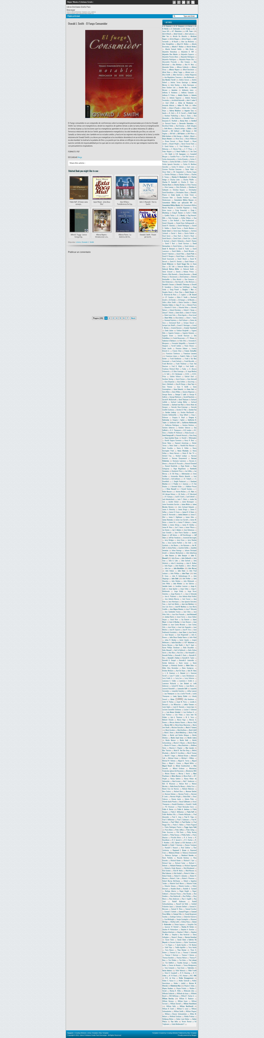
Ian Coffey (188, 471)
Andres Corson (184, 80)
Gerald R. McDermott (169, 399)
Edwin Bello (179, 312)
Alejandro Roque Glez (186, 59)
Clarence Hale (167, 197)
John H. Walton (191, 563)
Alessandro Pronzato (169, 62)
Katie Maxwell (167, 650)
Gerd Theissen (183, 399)
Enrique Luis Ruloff (168, 325)
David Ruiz (190, 256)
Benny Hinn (184, 121)
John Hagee (168, 565)
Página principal (73, 16)
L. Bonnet (181, 673)
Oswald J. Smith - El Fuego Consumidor (88, 23)
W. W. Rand (173, 975)
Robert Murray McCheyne (171, 881)
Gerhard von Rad (177, 404)
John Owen (181, 571)
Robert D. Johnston (180, 876)
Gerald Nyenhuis (189, 397)
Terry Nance (169, 950)
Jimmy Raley (172, 548)
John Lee (168, 568)
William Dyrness (168, 1001)
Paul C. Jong (176, 817)
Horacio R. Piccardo (176, 463)
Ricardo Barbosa (183, 858)
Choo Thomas (191, 184)
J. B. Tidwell (187, 479)
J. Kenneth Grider (176, 486)
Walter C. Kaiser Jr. (169, 980)
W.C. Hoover (184, 975)
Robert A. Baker (189, 873)
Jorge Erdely (178, 591)
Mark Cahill (192, 730)
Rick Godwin (166, 870)
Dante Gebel (166, 231)
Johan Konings (177, 550)
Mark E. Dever (168, 732)
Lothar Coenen (189, 704)
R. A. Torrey (188, 837)
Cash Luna (190, 167)
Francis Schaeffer (190, 351)
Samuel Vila (177, 914)
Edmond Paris (191, 305)
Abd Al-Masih (166, 34)
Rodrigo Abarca (170, 891)
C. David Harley (168, 146)
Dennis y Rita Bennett (169, 274)
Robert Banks (166, 876)
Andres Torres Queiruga (179, 82)
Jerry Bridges (169, 540)
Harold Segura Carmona (173, 440)
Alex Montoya (177, 64)
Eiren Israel (192, 315)
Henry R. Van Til (188, 453)
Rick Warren (190, 870)
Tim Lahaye (192, 960)
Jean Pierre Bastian (182, 532)
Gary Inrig (191, 381)
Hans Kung (192, 435)
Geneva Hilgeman (188, 392)
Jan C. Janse (179, 527)
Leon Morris (190, 686)
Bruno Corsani (170, 141)
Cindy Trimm (189, 195)
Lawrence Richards (169, 683)
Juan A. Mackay (174, 622)
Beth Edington (191, 126)
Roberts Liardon (184, 886)
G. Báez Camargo (177, 371)
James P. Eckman (184, 522)
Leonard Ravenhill (168, 688)
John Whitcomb (189, 581)
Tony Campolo (169, 968)
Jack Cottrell (190, 496)
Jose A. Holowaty (190, 594)
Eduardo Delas (183, 307)
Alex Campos (185, 62)
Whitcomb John (189, 991)
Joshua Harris (169, 617)
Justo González (176, 642)
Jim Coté (188, 542)
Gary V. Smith (182, 387)
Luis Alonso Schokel (173, 712)
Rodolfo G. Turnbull (189, 888)
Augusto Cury (189, 110)
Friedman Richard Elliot (170, 369)
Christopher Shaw (182, 192)
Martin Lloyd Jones (177, 738)
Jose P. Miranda (191, 609)
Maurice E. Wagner (175, 748)
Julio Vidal (193, 637)
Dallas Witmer (186, 218)
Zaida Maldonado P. (178, 1024)
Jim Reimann (185, 545)
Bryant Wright (174, 143)
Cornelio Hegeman (183, 207)
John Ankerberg (191, 553)
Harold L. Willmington (189, 438)
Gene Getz (190, 389)
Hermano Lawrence (179, 461)
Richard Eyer (166, 863)
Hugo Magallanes (180, 468)
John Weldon (176, 581)
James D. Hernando (168, 514)
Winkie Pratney (189, 1016)
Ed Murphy (191, 300)
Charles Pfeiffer (188, 179)
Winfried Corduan (175, 1016)
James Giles (190, 517)
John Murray (192, 568)
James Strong (174, 525)
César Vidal (166, 172)
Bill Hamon (187, 131)
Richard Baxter (176, 860)
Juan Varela (192, 632)
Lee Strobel (184, 683)
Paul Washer (186, 822)
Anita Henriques (188, 85)
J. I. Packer (174, 484)
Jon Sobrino (190, 583)
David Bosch (166, 238)
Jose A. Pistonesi (170, 596)
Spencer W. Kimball (171, 927)
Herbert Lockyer (181, 456)
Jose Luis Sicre (167, 606)
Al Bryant (175, 41)
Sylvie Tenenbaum (190, 942)
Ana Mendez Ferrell (168, 80)
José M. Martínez (180, 606)
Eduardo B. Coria (170, 307)
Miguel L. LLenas (175, 763)
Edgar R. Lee (180, 305)
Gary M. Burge (180, 384)
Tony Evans (181, 968)
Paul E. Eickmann (183, 819)
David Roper (180, 256)
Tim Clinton (172, 960)
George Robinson (175, 397)
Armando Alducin (168, 105)
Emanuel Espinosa (171, 320)
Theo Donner (181, 950)
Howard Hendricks (171, 466)
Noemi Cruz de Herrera (170, 789)
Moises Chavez (170, 773)
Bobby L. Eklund (189, 136)
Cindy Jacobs (175, 195)
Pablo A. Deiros (167, 809)
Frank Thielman (181, 363)
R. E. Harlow (189, 840)
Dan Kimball (174, 220)
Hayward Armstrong (181, 443)
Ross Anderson (174, 899)
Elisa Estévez (179, 317)
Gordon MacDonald (187, 412)
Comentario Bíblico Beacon (184, 200)
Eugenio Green (167, 335)
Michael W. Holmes (168, 760)
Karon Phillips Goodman (171, 647)
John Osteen (169, 571)
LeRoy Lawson (191, 691)
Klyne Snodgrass (188, 668)
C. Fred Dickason (183, 146)
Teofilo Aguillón (180, 947)
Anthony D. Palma (168, 95)
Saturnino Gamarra (190, 916)
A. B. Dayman (166, 26)
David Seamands (168, 259)
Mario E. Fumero (191, 727)
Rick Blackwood (189, 868)
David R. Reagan (168, 256)
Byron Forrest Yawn (188, 143)
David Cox (186, 238)
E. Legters (182, 294)
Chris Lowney (169, 187)
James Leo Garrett (182, 520)
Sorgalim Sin (192, 924)
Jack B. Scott (179, 496)
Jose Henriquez (174, 601)
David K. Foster (183, 248)
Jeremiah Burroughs (189, 537)
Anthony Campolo (187, 92)
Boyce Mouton (167, 138)
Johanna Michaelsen (176, 553)
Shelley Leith (174, 922)
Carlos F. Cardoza (188, 161)
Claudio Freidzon (183, 197)
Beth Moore (168, 128)
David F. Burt (170, 243)
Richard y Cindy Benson (173, 868)
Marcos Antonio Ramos (177, 722)
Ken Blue (172, 652)
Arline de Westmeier (185, 103)
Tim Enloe (182, 960)
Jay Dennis (166, 530)
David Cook (177, 238)
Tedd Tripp (168, 947)
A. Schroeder (175, 29)
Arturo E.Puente (174, 108)
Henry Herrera (174, 453)
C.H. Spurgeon (181, 154)
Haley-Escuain (189, 432)
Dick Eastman (184, 276)
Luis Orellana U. (188, 712)
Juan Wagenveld (182, 635)
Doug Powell (174, 289)
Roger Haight (184, 891)
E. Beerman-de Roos (169, 294)
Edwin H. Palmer (191, 312)
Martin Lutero (192, 738)
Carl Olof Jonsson (188, 156)
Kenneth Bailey (167, 655)
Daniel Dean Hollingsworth (185, 223)
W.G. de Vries (170, 978)
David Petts (180, 254)
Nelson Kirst (183, 783)
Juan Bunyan (186, 622)
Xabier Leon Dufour (182, 1019)
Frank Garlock (176, 361)
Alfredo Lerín (189, 72)
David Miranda (189, 251)
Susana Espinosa (176, 942)
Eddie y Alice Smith (169, 302)
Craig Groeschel (181, 210)
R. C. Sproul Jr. (177, 840)
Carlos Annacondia (168, 159)
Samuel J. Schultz (170, 911)
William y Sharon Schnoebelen (176, 1014)
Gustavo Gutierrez (168, 427)
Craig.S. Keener (177, 213)
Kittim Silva (190, 665)
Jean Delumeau (189, 530)
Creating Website (80, 1033)
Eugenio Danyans (188, 333)
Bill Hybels (181, 133)
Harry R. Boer (189, 440)
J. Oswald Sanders (186, 489)
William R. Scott (168, 1008)
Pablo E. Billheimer (177, 812)
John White (166, 583)
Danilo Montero (189, 228)
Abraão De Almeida (180, 36)
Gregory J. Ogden (179, 420)
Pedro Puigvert (191, 824)
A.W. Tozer (189, 31)
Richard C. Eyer (189, 860)
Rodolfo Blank (175, 888)
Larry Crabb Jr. (167, 678)
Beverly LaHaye (180, 128)
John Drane (175, 558)
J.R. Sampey (168, 496)
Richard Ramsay (176, 865)
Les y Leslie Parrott (183, 693)
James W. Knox (167, 527)
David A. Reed (189, 236)
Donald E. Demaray (183, 284)
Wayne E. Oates (189, 985)
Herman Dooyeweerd (179, 458)
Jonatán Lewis (167, 586)
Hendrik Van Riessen (187, 445)
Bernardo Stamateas (186, 123)
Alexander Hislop (168, 67)
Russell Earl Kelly (182, 904)
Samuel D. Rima (176, 909)
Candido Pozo (175, 156)
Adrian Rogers (186, 39)
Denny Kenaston (184, 274)
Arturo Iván (186, 108)
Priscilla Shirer (176, 837)
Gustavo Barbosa (188, 425)
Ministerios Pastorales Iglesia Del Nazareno (179, 769)
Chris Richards (181, 187)
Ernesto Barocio (176, 328)
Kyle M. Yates (192, 670)
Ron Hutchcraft (175, 896)
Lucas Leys (190, 707)
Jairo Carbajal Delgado (186, 507)
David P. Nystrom (168, 254)
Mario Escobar (170, 730)
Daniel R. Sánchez (168, 225)
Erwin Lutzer (169, 330)
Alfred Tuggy (178, 72)
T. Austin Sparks (180, 945)
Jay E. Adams (176, 530)
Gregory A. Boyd (178, 417)
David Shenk (182, 259)
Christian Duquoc (179, 190)
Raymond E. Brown (179, 850)
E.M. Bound (192, 294)
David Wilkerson (167, 264)
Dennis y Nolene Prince (185, 271)
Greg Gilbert (184, 415)
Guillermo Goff (174, 422)
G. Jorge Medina (191, 371)
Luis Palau (178, 714)
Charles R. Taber (187, 182)
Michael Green (173, 758)
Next (133, 318)
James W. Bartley (188, 525)
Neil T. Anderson (188, 781)
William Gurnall (175, 1003)
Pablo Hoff (190, 812)
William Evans (183, 1001)
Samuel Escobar (190, 909)
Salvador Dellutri (181, 906)
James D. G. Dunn (188, 512)
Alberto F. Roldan (177, 46)
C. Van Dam (192, 151)
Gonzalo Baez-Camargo (179, 407)
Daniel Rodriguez (183, 225)
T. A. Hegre (168, 945)
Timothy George (182, 963)
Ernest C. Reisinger (183, 325)
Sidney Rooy (185, 922)
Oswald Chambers (178, 804)
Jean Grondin (166, 532)
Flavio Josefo (167, 348)
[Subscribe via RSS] (193, 2)
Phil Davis (180, 832)
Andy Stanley (175, 85)
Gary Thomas (167, 387)
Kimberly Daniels (177, 665)
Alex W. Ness (189, 64)
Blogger (194, 1035)
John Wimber (177, 583)
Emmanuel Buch (174, 323)
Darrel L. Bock (176, 233)
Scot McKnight (169, 919)
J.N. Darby (181, 494)
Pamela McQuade (185, 814)
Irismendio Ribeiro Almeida (180, 476)
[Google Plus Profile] (179, 2)
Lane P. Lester (174, 675)
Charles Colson (184, 174)
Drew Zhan (178, 292)
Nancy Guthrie (175, 778)
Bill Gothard (175, 131)
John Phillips (174, 573)
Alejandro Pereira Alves (170, 57)
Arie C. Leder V (191, 100)
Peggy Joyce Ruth (190, 827)
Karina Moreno (167, 645)
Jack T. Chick (182, 499)
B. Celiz (171, 113)
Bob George (178, 136)
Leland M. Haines (177, 686)
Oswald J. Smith (88, 242)
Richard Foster (180, 863)
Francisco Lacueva (190, 353)
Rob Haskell (178, 873)
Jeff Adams (173, 535)
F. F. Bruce (190, 338)
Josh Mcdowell (192, 614)
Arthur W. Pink (183, 105)
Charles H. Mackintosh (179, 177)
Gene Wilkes (176, 392)
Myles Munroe (176, 776)
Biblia (189, 128)
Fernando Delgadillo (178, 343)
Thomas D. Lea (175, 952)
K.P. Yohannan (189, 642)
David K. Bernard (168, 248)
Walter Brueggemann (186, 978)
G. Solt (167, 374)
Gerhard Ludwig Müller (179, 402)
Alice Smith (166, 74)
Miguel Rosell (167, 766)
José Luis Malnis (173, 604)
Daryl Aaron (166, 236)
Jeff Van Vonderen (175, 537)
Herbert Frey (166, 456)
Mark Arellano (182, 730)
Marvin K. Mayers (179, 743)
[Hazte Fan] (188, 2)
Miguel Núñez (189, 763)
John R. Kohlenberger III (181, 576)
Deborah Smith (188, 269)
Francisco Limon (171, 356)
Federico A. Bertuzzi (169, 340)
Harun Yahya (166, 443)
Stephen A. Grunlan (187, 929)
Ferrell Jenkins (176, 346)
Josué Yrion (174, 619)
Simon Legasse (179, 924)
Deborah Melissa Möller (170, 269)
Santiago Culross (175, 916)
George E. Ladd (180, 394)
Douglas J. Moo (188, 289)
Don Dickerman (167, 282)
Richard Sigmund (190, 865)
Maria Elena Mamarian (182, 725)
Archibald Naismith (178, 100)
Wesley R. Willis (175, 991)
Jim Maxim (174, 545)
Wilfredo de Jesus (183, 993)
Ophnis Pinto (189, 799)
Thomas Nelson (181, 957)
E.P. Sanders (169, 297)
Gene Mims (166, 392)
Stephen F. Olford (183, 932)
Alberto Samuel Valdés (173, 49)
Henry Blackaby (183, 450)
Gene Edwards (178, 389)
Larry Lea (178, 678)
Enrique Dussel (189, 323)
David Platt (190, 254)
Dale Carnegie (173, 218)
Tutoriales (190, 968)
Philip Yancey (174, 835)
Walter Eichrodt (184, 980)
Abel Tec (165, 36)
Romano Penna (175, 893)
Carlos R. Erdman (178, 167)
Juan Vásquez (169, 635)
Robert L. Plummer (188, 878)
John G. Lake (173, 560)
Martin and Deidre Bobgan (179, 735)
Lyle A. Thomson (176, 717)
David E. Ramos (191, 241)
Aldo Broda (190, 49)
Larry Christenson (188, 675)
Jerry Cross (181, 540)
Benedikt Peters (189, 118)
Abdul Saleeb (178, 34)
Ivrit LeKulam (175, 479)
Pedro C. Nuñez (178, 824)
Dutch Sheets (189, 292)
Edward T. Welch (167, 312)
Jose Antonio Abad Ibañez (187, 596)
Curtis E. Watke (191, 213)
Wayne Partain (181, 988)
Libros (78, 242)
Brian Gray (179, 138)
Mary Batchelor (183, 745)
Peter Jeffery (179, 830)
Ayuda (164, 113)
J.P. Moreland (192, 494)
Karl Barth (179, 645)
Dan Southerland (188, 220)
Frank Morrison (167, 363)
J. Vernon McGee (180, 491)
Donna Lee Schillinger (182, 287)
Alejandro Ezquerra (187, 54)
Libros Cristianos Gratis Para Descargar (93, 1035)
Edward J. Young (189, 310)
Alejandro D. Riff (187, 51)
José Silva (187, 612)
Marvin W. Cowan (170, 745)
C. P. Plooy (188, 149)
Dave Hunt (177, 236)
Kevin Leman (183, 663)
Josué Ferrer (181, 617)
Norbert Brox (178, 791)
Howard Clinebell (190, 463)
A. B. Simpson (179, 26)
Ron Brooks (187, 893)
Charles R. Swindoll (169, 182)
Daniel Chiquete (167, 223)
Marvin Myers (192, 743)
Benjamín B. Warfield (169, 121)
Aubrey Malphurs (175, 110)
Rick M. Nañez (178, 870)
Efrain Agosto (182, 315)
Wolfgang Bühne (167, 1019)
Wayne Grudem (167, 988)
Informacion (186, 473)
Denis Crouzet (167, 271)
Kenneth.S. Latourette (186, 660)
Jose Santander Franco (173, 612)
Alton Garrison (177, 74)
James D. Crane (174, 512)
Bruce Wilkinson (191, 138)
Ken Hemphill (190, 652)
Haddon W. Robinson (175, 432)
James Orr (172, 522)
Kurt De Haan (180, 670)
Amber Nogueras (190, 74)
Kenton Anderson (168, 663)
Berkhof (193, 121)
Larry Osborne (189, 678)
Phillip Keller (186, 835)
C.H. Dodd (168, 154)
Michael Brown (183, 755)
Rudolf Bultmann (178, 901)
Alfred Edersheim (188, 69)
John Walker (186, 578)
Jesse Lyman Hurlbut (175, 542)
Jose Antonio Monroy (172, 599)
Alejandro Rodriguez (187, 57)
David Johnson (189, 246)
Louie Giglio (166, 707)
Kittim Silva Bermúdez (170, 668)
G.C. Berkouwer (177, 374)
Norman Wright (175, 796)
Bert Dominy (180, 126)
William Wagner (191, 1011)
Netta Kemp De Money (177, 786)
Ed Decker (172, 300)
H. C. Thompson (175, 430)
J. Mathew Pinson (191, 486)
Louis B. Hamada (178, 707)
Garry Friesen (180, 379)
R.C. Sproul (176, 842)
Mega (80, 157)
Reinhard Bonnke (188, 855)
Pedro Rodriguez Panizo (173, 827)
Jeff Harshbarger (185, 535)
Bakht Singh (192, 113)
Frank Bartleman (175, 358)
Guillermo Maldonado (189, 422)
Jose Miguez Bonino (176, 609)
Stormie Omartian (190, 937)
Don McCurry (190, 282)
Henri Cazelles (167, 448)
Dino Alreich (177, 279)
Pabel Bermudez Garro (186, 807)
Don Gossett (179, 282)
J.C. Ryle (191, 491)
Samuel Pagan (184, 911)
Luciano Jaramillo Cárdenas (171, 709)
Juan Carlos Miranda (178, 624)
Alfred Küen (166, 72)
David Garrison (183, 243)
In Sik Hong (174, 473)
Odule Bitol (186, 796)
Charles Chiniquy (170, 174)
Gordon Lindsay (170, 412)
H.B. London (187, 430)
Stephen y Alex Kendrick (180, 934)
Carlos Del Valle (175, 161)
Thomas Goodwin (168, 957)
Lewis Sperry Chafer (180, 696)
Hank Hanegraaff (167, 435)
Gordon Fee (192, 409)
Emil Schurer (183, 320)
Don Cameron (189, 279)
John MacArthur (179, 568)
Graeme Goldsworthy (169, 415)
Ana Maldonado (189, 77)
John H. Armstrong (177, 563)
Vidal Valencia (180, 970)
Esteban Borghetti (183, 330)
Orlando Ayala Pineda (169, 801)
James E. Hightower (175, 517)
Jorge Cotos (184, 589)
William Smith (178, 1011)
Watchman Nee (175, 985)
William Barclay (168, 998)
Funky (184, 369)
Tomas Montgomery (189, 965)
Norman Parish (183, 794)
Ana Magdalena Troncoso (173, 77)
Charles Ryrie (166, 184)
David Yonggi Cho (183, 264)
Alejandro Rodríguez (169, 59)
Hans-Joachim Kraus (171, 438)
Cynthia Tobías (169, 215)
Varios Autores (167, 970)
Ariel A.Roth (170, 103)
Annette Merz (183, 87)
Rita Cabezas (166, 873)
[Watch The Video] (174, 2)
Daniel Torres (176, 228)
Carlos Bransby (183, 159)
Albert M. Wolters (183, 44)
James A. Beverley (168, 509)
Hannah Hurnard (181, 435)
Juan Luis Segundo (184, 627)
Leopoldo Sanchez (178, 691)
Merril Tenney (191, 753)
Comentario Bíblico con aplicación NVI (177, 202)
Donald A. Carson (168, 284)
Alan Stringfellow (168, 44)
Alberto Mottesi (191, 46)
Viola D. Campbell (171, 973)
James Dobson (183, 514)
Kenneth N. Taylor (188, 658)
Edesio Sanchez (184, 302)
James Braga (182, 509)
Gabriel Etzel (189, 376)
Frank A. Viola (185, 356)
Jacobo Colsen (173, 502)
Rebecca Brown (174, 852)
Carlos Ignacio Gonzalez (171, 164)
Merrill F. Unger (170, 755)
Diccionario (173, 276)
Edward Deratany (175, 310)
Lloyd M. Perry (182, 702)
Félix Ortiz (182, 340)
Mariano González (177, 727)
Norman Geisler (191, 791)
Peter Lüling (190, 830)
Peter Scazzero (167, 832)
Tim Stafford (169, 963)
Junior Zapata (184, 640)
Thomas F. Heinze (188, 955)
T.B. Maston (192, 945)
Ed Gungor (181, 300)
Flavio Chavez (189, 346)
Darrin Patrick (189, 233)
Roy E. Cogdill (186, 899)
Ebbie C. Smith (182, 297)
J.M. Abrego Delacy (168, 494)
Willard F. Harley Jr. (187, 996)
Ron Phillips (187, 896)
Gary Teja (191, 384)
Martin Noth (184, 740)
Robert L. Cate (174, 878)
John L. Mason (191, 565)
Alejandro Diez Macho (170, 54)
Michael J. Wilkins (188, 758)
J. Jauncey (184, 484)
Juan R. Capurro (175, 629)
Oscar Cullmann (184, 801)
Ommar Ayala (176, 799)
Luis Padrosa (166, 714)
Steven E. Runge (176, 937)
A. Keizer (190, 26)
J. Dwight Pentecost (178, 481)
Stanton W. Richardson (170, 929)
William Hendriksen (190, 1003)
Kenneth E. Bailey (173, 658)
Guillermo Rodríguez (172, 425)
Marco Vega (181, 719)
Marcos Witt (168, 725)
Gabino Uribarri (175, 376)
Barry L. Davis (186, 115)
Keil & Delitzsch (179, 650)
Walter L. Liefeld (179, 983)
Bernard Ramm (170, 123)
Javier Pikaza (190, 527)
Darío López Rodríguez (181, 231)
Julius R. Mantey (170, 640)
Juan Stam (182, 632)
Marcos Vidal (192, 722)
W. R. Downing (185, 973)
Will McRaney (173, 996)
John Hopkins (179, 565)
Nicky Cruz (190, 786)
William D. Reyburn (186, 998)
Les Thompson (169, 693)
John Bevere (169, 555)
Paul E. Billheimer (168, 819)
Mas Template (103, 1033)
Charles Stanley (179, 184)
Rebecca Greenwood (189, 852)
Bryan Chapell (184, 141)
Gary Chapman (169, 381)
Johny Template (92, 1033)
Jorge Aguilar (173, 589)
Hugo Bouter (185, 466)
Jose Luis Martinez (188, 604)
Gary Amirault (191, 379)
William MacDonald (186, 1006)
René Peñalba (167, 858)
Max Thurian (166, 750)
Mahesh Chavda (168, 719)
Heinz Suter (174, 445)
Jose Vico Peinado (178, 614)
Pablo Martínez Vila (169, 814)
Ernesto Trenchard (190, 328)
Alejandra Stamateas (169, 51)
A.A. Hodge (186, 29)
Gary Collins (181, 381)
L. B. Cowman (170, 673)
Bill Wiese (191, 133)
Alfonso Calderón (183, 67)
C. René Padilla (180, 151)
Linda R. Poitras (168, 702)
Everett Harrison (183, 335)
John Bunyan (182, 555)
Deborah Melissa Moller (186, 266)
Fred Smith (190, 366)
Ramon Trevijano (190, 845)
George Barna (167, 394)
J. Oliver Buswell (170, 489)
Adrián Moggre (174, 39)
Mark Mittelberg (181, 732)
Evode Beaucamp (179, 338)
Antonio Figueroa (175, 98)
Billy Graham (166, 136)
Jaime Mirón (186, 504)
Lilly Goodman (189, 699)
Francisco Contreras (173, 353)
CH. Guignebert (178, 172)
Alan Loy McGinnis (187, 41)
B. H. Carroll (181, 113)
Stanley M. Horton (188, 927)
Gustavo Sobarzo (184, 427)
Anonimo (174, 90)
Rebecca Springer (171, 855)
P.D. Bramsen (169, 807)
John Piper (185, 573)
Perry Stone (169, 830)
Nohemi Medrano (188, 789)
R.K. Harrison (187, 842)
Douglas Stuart (167, 292)
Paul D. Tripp (189, 817)
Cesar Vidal (189, 169)
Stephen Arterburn (168, 932)
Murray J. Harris (184, 773)
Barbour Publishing (171, 115)
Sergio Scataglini (182, 919)
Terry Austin (192, 947)
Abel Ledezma (189, 34)
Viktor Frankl (192, 970)
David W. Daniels (176, 261)
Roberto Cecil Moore (177, 883)
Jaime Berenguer (188, 502)
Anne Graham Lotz (168, 87)
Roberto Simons (170, 886)
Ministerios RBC (191, 771)
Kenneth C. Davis (181, 655)
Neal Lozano (176, 781)
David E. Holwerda (178, 241)
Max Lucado (190, 748)
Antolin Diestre (183, 95)
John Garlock (185, 560)
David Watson (189, 261)
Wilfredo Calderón (168, 993)
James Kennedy (167, 520)
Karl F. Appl (190, 645)
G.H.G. (187, 374)
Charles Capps (191, 172)
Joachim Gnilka (183, 548)
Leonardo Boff (182, 688)
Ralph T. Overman (176, 845)
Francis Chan (177, 351)
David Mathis (176, 251)
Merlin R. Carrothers (178, 753)
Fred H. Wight (177, 366)
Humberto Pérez (177, 471)
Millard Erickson (179, 768)
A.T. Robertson (177, 31)
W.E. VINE (193, 975)
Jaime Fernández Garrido (170, 504)
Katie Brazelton (188, 647)
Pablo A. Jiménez (183, 809)
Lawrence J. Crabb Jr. (186, 681)
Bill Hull (172, 133)
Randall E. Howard (171, 847)
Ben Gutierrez (176, 118)
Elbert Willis (168, 317)
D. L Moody (181, 215)
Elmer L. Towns (191, 317)
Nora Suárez (166, 791)
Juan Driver (172, 627)
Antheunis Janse (188, 90)
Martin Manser (171, 740)
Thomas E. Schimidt (189, 952)
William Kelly (171, 1006)
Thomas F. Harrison (171, 955)
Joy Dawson (185, 619)
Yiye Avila (174, 1021)
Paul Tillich (175, 822)
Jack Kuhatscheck (168, 499)
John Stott (175, 578)
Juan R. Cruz (187, 629)
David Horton (177, 246)
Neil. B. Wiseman (168, 783)
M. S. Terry (190, 717)
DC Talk (171, 266)
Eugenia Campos (174, 333)
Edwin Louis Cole (169, 315)
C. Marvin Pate (176, 149)
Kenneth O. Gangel (169, 660)
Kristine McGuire (167, 670)
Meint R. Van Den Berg (181, 750)
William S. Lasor (182, 1008)
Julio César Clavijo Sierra (178, 637)
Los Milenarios (176, 704)
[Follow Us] (183, 2)
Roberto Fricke (191, 883)
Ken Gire (180, 652)
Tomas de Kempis (175, 965)
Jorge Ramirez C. (176, 594)
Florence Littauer (182, 348)
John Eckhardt (186, 558)
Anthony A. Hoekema (169, 92)
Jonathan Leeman (181, 586)
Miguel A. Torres (183, 760)
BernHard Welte (167, 126)
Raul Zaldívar (185, 847)
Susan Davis (169, 939)
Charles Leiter (175, 179)
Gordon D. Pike (181, 409)
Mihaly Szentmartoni (183, 766)
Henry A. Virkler (183, 448)
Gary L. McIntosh (167, 384)
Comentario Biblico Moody (171, 205)
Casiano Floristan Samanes (172, 169)
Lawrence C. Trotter (169, 681)
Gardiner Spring (167, 379)
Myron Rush (187, 776)
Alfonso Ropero (174, 69)
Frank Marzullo (189, 361)
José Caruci (186, 599)
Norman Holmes (170, 794)
